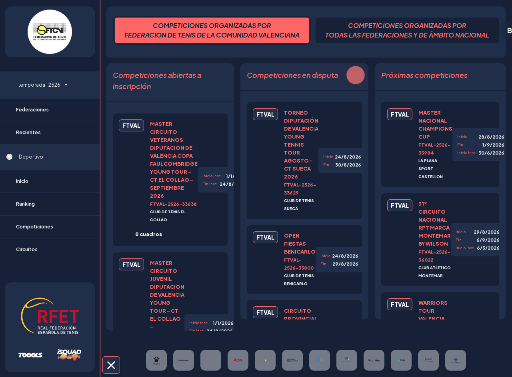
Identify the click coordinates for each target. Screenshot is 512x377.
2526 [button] (39, 85)
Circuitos (27, 249)
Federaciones (32, 110)
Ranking (25, 204)
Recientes (28, 132)
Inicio (22, 181)
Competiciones (34, 227)
